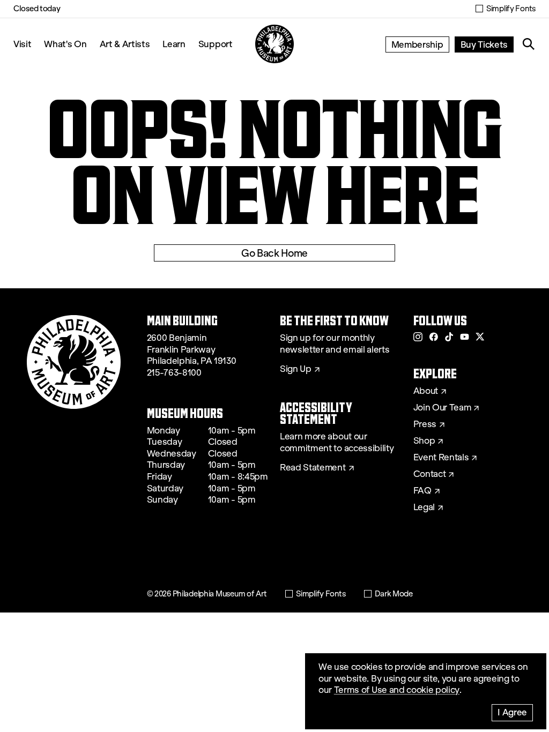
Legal (424, 507)
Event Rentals (441, 457)
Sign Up (295, 369)
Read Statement (313, 468)
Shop (424, 441)
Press (424, 424)
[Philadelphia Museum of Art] (274, 44)
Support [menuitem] (215, 43)
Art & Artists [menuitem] (125, 43)
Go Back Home (274, 253)
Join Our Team (442, 408)
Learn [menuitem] (173, 43)
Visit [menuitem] (22, 43)
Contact (429, 474)
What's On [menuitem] (65, 43)
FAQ (422, 491)
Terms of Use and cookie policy (396, 690)
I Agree (512, 712)
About (425, 391)
